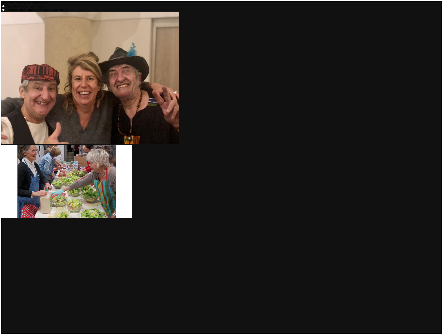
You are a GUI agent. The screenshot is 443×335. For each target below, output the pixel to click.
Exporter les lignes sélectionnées (24, 3)
